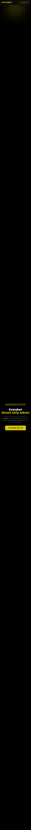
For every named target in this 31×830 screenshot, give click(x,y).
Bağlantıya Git (24, 2)
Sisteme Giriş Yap (16, 428)
